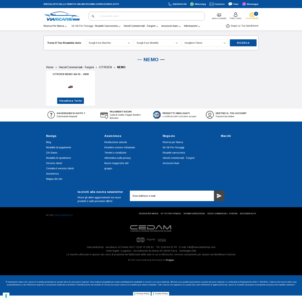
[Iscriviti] (219, 196)
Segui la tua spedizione (244, 25)
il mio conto (235, 18)
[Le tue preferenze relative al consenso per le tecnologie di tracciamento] (6, 296)
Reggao (170, 260)
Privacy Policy (142, 293)
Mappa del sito (54, 178)
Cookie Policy (161, 293)
